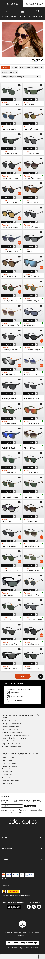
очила (22, 17)
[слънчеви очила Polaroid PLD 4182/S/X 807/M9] (33, 213)
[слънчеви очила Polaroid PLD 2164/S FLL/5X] (11, 433)
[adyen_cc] (3, 875)
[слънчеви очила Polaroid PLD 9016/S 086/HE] (33, 188)
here (20, 812)
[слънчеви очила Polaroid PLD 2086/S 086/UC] (33, 286)
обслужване (7, 848)
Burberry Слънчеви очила (12, 746)
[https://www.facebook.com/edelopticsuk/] (29, 907)
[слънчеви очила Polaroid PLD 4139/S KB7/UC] (11, 458)
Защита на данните (20, 948)
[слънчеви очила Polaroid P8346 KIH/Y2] (33, 311)
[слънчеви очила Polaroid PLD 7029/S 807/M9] (11, 654)
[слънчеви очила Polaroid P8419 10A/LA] (33, 433)
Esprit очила (7, 783)
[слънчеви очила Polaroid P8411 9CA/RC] (33, 90)
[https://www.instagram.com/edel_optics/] (34, 907)
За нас (4, 838)
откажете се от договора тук (22, 943)
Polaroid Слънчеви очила (12, 732)
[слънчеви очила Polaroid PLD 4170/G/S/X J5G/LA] (11, 311)
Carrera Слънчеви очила (11, 729)
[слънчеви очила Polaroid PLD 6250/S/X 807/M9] (33, 630)
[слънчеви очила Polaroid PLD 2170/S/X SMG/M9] (11, 164)
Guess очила (7, 774)
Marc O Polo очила (9, 766)
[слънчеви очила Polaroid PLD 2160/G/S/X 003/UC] (11, 90)
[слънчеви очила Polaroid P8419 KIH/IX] (11, 507)
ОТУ (8, 948)
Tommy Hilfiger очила (11, 780)
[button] (11, 3)
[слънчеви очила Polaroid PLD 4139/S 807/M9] (33, 139)
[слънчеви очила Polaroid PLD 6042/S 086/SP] (33, 114)
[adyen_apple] (22, 875)
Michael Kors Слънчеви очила (14, 738)
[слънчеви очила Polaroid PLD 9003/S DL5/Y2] (33, 237)
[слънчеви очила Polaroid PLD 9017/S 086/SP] (11, 262)
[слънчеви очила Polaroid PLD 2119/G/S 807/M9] (11, 335)
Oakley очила (7, 760)
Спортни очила (36, 17)
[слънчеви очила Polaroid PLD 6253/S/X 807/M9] (33, 335)
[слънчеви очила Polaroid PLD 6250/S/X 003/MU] (11, 213)
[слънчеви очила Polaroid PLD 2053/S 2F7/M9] (33, 581)
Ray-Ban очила (8, 757)
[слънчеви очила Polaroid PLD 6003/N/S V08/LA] (33, 164)
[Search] (7, 11)
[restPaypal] (16, 875)
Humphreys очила (9, 763)
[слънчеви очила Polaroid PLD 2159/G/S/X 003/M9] (33, 605)
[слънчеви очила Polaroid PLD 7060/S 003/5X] (33, 262)
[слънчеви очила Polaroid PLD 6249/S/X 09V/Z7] (11, 237)
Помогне (6, 859)
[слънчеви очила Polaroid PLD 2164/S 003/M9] (11, 384)
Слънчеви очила (8, 17)
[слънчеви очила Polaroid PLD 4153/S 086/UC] (33, 458)
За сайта (34, 948)
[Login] (22, 11)
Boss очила (6, 777)
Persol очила (7, 772)
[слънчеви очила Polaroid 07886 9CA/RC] (11, 581)
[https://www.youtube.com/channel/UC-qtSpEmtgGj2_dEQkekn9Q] (39, 907)
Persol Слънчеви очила (11, 727)
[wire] (29, 875)
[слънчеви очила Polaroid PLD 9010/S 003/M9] (11, 139)
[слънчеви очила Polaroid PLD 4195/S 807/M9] (11, 532)
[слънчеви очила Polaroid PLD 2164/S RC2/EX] (11, 360)
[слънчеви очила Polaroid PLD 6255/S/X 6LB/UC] (33, 556)
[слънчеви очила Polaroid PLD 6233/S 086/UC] (11, 409)
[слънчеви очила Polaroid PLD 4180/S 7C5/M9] (33, 384)
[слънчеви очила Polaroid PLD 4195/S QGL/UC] (11, 286)
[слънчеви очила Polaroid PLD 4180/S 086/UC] (33, 482)
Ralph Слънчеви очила (11, 744)
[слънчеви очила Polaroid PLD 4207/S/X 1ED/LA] (33, 532)
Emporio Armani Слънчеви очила (15, 735)
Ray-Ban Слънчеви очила (12, 721)
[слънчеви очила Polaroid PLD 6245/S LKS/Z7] (33, 360)
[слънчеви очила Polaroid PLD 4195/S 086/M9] (11, 188)
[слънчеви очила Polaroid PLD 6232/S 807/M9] (11, 630)
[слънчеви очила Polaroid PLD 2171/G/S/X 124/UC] (11, 556)
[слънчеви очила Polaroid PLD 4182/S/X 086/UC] (11, 482)
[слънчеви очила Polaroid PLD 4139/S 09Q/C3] (11, 114)
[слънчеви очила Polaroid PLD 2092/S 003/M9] (33, 654)
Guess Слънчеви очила (11, 741)
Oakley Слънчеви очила (11, 724)
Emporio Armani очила (11, 769)
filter (7, 67)
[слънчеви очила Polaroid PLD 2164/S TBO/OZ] (33, 409)
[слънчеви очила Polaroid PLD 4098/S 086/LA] (33, 507)
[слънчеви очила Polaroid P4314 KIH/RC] (11, 605)
